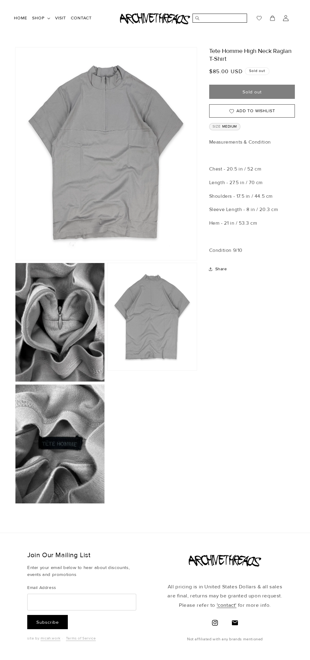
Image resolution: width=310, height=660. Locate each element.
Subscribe (47, 622)
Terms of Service (81, 638)
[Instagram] (215, 623)
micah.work (51, 638)
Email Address (41, 587)
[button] (41, 18)
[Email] (235, 623)
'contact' (226, 605)
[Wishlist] (255, 18)
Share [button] (221, 268)
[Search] (196, 18)
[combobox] (223, 18)
